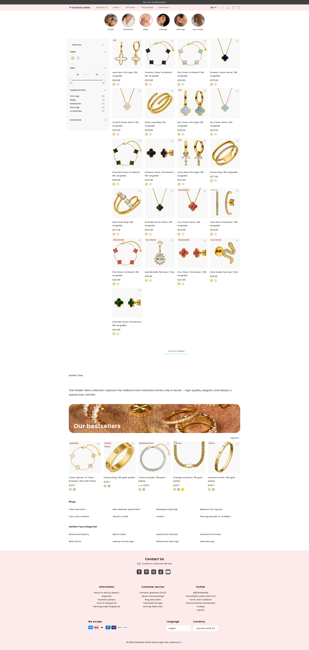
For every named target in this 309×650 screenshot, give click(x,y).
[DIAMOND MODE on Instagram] (153, 571)
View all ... (235, 438)
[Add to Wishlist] (140, 41)
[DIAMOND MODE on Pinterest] (146, 571)
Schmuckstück (78, 90)
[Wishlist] (233, 8)
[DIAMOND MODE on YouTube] (168, 571)
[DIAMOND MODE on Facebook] (139, 571)
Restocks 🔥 (102, 7)
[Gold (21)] (73, 58)
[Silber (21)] (78, 58)
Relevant (76, 44)
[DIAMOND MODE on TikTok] (160, 571)
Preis (72, 68)
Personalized (147, 7)
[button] (214, 7)
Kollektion (75, 120)
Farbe (73, 52)
